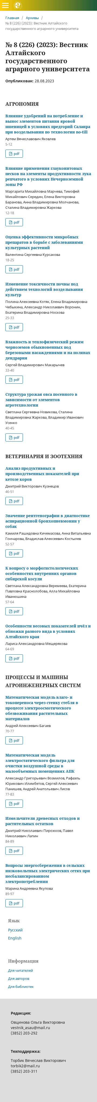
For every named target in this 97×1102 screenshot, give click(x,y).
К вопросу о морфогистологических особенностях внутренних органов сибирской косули (41, 573)
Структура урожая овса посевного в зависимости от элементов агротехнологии (41, 400)
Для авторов (18, 978)
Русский (15, 930)
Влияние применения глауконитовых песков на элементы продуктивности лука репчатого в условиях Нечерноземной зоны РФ (48, 176)
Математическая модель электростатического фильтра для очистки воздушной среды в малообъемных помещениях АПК (40, 763)
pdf (16, 153)
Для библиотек (21, 986)
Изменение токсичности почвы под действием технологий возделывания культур (44, 289)
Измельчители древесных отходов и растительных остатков (42, 821)
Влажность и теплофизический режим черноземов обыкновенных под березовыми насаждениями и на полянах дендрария (47, 350)
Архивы (32, 17)
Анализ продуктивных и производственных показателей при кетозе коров (42, 474)
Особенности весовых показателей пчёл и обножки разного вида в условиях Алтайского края (48, 631)
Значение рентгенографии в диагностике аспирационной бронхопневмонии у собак (47, 521)
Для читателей (20, 970)
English (15, 938)
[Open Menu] (5, 5)
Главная (12, 17)
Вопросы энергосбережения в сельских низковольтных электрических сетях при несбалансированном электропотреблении (47, 873)
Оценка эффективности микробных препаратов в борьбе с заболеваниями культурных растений (44, 242)
